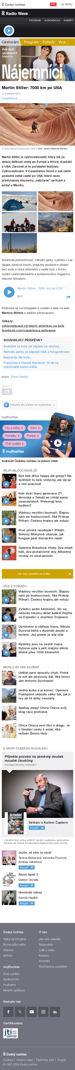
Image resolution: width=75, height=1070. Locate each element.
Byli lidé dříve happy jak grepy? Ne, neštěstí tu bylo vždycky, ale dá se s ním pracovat (45, 480)
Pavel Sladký (19, 376)
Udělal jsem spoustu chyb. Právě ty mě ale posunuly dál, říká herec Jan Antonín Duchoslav (44, 677)
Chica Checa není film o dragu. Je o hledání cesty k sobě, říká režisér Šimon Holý (44, 729)
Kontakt (44, 961)
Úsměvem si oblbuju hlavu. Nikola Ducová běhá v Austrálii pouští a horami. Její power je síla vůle (44, 630)
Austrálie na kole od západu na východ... (32, 346)
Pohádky (11, 436)
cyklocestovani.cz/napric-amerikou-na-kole (33, 326)
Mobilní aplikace (14, 990)
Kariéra (43, 955)
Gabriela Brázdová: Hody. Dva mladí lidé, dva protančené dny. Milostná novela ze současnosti (45, 552)
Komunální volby (14, 944)
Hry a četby (12, 428)
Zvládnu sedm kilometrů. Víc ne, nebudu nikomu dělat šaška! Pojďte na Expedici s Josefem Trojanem (45, 613)
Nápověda (46, 944)
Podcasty (9, 985)
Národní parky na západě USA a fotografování (37, 352)
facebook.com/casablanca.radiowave (29, 330)
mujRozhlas (9, 417)
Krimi (33, 428)
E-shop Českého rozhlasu (25, 748)
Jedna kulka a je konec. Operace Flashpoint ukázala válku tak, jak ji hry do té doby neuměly (44, 694)
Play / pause (9, 292)
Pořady (49, 42)
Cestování (10, 42)
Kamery (68, 20)
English (62, 1059)
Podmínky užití (45, 1059)
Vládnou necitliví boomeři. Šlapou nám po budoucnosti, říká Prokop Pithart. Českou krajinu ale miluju (44, 516)
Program (35, 20)
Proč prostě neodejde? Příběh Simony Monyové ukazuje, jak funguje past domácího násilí (41, 534)
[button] (68, 297)
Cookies (8, 1059)
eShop (7, 955)
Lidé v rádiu (47, 950)
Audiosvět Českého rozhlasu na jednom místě (30, 461)
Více (63, 42)
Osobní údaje (25, 1059)
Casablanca (9, 98)
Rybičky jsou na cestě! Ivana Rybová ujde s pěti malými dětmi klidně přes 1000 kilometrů (43, 648)
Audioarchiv (52, 20)
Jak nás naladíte (50, 939)
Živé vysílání (13, 443)
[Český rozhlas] (13, 4)
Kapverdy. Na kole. (17, 357)
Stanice (8, 950)
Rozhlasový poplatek (53, 966)
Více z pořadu (15, 586)
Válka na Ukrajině (14, 939)
